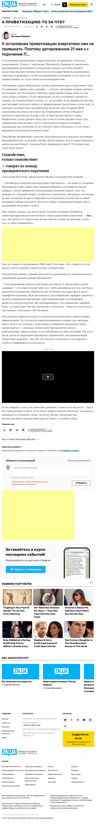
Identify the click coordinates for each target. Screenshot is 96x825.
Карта (4, 738)
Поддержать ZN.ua (78, 5)
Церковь (51, 778)
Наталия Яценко (20, 36)
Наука (50, 766)
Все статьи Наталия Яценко (18, 439)
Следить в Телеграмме (27, 569)
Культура (52, 782)
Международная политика (13, 770)
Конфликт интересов (34, 774)
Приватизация (8, 782)
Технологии (53, 770)
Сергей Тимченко (12, 685)
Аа (65, 5)
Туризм (74, 778)
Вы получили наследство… (17, 681)
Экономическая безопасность (32, 779)
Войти (57, 5)
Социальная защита (33, 766)
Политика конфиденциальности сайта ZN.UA (20, 815)
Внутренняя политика (11, 766)
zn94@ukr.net (54, 729)
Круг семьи (76, 774)
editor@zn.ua (28, 736)
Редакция (6, 723)
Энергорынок (7, 778)
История (74, 770)
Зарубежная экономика (35, 770)
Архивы (5, 719)
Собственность (77, 782)
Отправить (81, 483)
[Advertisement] (48, 244)
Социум (74, 766)
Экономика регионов (11, 786)
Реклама (5, 727)
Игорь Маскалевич (53, 688)
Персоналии (30, 785)
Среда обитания (55, 774)
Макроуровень (8, 774)
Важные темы (10, 11)
